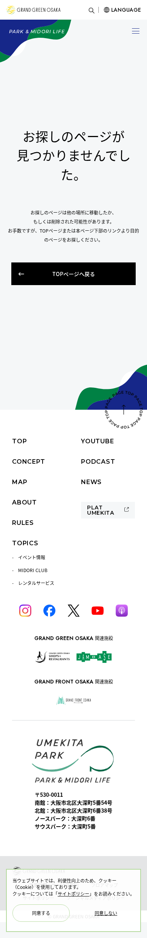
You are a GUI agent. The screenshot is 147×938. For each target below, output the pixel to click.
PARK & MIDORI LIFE (37, 31)
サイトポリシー (73, 893)
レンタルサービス (36, 583)
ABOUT (24, 502)
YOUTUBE (97, 441)
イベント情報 (31, 557)
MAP (19, 482)
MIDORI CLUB (32, 570)
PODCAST (98, 461)
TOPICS (25, 543)
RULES (23, 522)
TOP (19, 441)
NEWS (91, 482)
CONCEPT (28, 461)
